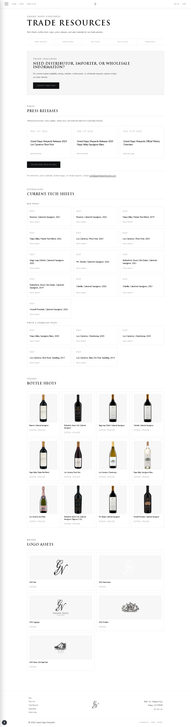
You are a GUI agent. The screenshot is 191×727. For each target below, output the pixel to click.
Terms (153, 722)
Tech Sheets (95, 42)
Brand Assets (150, 42)
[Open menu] (6, 4)
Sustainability (32, 709)
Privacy (159, 722)
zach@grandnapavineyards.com (103, 175)
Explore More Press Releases (43, 164)
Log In (176, 4)
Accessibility (144, 722)
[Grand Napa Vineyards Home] (95, 4)
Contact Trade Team (46, 85)
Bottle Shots (123, 42)
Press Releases (68, 42)
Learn (13, 4)
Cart (184, 4)
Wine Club (31, 4)
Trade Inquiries (40, 42)
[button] (4, 722)
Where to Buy (33, 712)
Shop (22, 4)
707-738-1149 (158, 709)
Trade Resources (33, 705)
